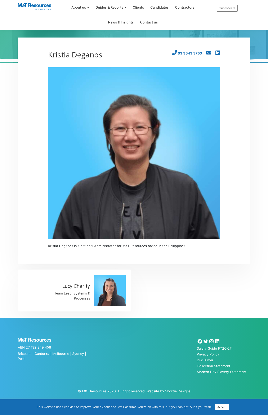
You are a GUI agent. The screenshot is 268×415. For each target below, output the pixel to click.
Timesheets (227, 8)
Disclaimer (205, 360)
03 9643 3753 (189, 53)
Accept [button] (222, 407)
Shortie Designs (177, 391)
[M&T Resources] (34, 7)
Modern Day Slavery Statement (221, 372)
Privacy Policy (208, 354)
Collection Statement (213, 366)
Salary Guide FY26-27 (214, 348)
